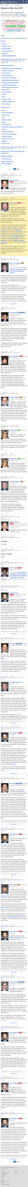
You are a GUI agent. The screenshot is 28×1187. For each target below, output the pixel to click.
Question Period (5, 107)
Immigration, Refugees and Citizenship (12, 127)
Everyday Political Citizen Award (10, 82)
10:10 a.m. (3, 456)
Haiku (2, 1182)
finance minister (5, 907)
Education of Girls (6, 46)
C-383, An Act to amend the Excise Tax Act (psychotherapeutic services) (18, 270)
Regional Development (8, 131)
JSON (8, 1184)
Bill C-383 (18, 38)
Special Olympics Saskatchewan (10, 80)
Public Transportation (7, 161)
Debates (7, 5)
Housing (4, 129)
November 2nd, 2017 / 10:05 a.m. (7, 200)
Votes (16, 1174)
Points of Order (6, 143)
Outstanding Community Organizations (12, 68)
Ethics (3, 110)
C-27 (23, 899)
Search (2, 1175)
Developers (3, 1184)
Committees (3, 1174)
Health (3, 122)
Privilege (4, 141)
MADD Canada (5, 89)
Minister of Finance (6, 896)
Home (2, 5)
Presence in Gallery (7, 136)
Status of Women (6, 104)
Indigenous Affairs (6, 99)
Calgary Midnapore (17, 237)
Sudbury (3, 240)
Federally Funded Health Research (10, 147)
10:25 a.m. (3, 780)
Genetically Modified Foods (9, 56)
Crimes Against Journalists (9, 78)
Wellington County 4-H (8, 70)
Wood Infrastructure (7, 75)
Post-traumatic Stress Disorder (10, 87)
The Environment (6, 48)
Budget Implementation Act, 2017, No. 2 (11, 59)
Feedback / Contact (5, 1181)
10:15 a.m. (3, 641)
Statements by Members (7, 65)
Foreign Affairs (6, 115)
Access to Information (7, 112)
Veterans (4, 94)
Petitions (3, 41)
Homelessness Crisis (7, 51)
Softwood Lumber (6, 159)
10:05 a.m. (3, 176)
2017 (12, 5)
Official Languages (6, 163)
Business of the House (8, 139)
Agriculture (5, 53)
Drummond (4, 230)
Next (18, 169)
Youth (3, 117)
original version (19, 14)
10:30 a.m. (3, 979)
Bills (16, 1173)
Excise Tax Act (4, 38)
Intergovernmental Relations (9, 134)
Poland (3, 97)
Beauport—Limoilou (12, 228)
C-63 (25, 602)
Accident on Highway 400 (8, 101)
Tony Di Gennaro (6, 73)
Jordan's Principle (6, 92)
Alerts (2, 1177)
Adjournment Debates (6, 156)
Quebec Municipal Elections (9, 85)
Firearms (4, 44)
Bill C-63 (8, 61)
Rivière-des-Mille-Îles (12, 238)
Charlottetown (19, 232)
